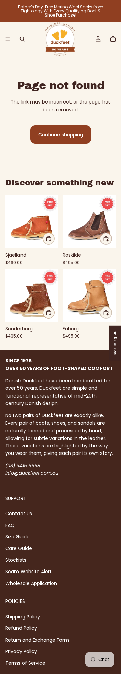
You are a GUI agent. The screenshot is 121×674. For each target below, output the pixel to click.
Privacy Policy (21, 651)
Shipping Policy (22, 616)
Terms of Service (25, 663)
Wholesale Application (31, 583)
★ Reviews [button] (115, 343)
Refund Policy (21, 628)
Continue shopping (60, 134)
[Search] (22, 39)
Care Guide (18, 548)
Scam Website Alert (28, 571)
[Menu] (7, 39)
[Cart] (113, 39)
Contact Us (18, 513)
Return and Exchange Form (37, 640)
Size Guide (17, 536)
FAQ (10, 525)
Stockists (15, 560)
